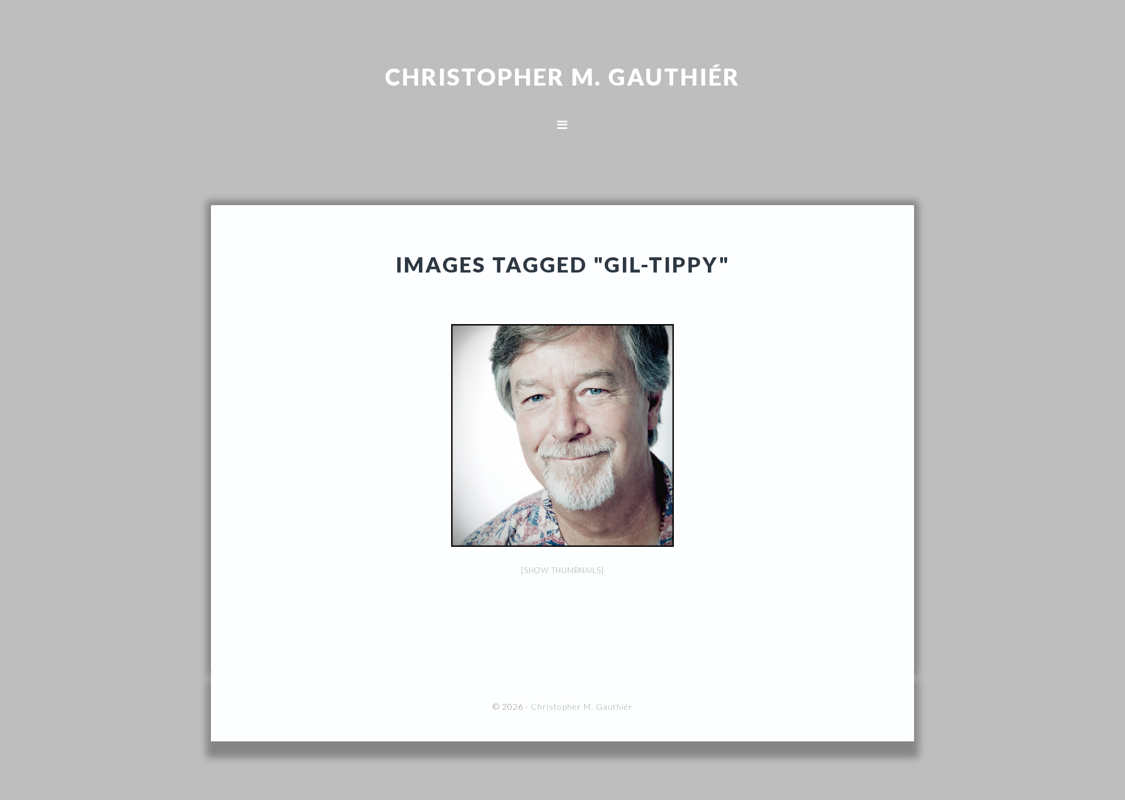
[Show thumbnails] (562, 570)
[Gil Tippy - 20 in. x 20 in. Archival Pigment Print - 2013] (562, 435)
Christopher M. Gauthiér (562, 76)
